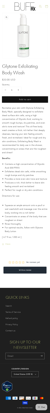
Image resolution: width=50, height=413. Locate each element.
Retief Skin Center (27, 407)
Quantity (5, 84)
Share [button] (7, 244)
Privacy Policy (12, 324)
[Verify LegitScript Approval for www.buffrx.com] (7, 391)
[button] (3, 6)
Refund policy (12, 318)
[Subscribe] (41, 356)
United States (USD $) (23, 374)
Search (9, 306)
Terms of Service (13, 312)
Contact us (10, 330)
